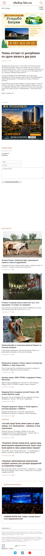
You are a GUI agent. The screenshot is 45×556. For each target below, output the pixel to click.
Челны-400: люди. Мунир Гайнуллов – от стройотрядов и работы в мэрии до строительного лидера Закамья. (21, 451)
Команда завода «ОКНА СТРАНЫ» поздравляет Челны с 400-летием (22, 378)
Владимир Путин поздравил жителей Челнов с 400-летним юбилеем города (20, 393)
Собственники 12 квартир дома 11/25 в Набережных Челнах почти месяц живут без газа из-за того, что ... (21, 308)
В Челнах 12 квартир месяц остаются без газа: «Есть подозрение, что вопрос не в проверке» (20, 303)
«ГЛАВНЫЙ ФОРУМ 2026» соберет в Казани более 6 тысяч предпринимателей (22, 517)
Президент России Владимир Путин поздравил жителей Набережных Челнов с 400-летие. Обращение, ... (20, 398)
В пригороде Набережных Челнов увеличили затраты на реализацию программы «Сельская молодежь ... (20, 351)
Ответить (5, 155)
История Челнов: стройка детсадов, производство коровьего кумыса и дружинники (20, 261)
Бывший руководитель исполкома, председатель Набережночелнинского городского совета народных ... (20, 412)
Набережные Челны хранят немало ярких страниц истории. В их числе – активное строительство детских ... (22, 266)
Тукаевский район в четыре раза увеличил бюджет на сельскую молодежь (21, 346)
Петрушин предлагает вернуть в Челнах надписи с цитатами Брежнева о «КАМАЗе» (20, 407)
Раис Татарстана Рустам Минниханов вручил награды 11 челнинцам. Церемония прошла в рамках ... (21, 369)
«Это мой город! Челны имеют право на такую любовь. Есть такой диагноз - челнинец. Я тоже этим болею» (21, 426)
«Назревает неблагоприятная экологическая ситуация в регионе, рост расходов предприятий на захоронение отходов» (21, 463)
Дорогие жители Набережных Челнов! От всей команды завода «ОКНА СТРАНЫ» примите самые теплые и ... (20, 383)
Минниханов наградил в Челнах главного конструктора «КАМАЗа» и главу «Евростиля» (22, 364)
